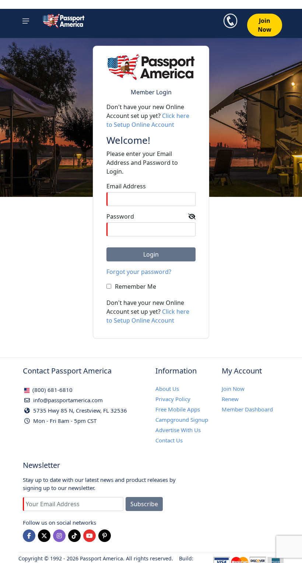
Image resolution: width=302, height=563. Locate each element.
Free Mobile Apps (177, 409)
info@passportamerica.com (67, 400)
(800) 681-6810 (52, 389)
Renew (230, 399)
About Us (167, 388)
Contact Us (169, 440)
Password (120, 216)
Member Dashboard (247, 409)
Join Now (233, 388)
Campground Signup (181, 419)
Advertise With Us (178, 430)
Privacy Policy (172, 399)
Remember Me (135, 286)
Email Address (126, 186)
